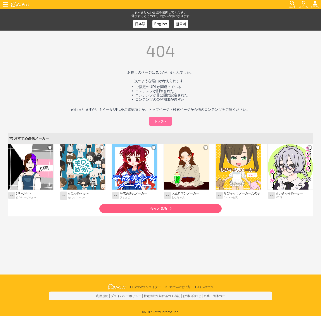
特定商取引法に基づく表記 (162, 296)
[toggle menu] (6, 4)
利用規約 (102, 296)
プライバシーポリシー (126, 296)
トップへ (160, 121)
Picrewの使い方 (178, 287)
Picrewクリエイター (146, 287)
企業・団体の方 (214, 296)
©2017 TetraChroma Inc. (160, 312)
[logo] (20, 4)
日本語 (140, 24)
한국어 (181, 24)
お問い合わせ (192, 296)
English (160, 24)
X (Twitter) (204, 287)
